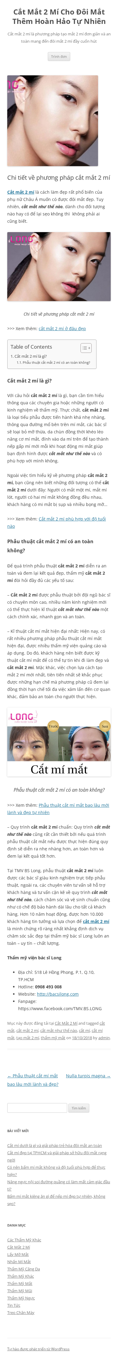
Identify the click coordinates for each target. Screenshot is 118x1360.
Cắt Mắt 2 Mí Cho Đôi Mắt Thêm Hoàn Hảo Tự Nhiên (59, 16)
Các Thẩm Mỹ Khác (24, 1240)
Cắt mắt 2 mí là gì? (31, 356)
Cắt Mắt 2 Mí (66, 1023)
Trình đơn (59, 56)
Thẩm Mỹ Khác (20, 1276)
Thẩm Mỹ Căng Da (23, 1269)
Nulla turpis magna (88, 1076)
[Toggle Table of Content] (83, 348)
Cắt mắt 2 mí (20, 192)
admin (104, 1037)
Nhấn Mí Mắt (19, 1261)
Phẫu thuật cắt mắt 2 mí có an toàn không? (56, 362)
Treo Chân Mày (20, 1312)
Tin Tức (13, 1305)
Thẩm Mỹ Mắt (19, 1283)
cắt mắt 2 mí (96, 921)
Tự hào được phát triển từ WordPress (38, 1349)
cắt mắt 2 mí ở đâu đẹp (62, 328)
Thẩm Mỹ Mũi (19, 1290)
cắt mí (84, 1030)
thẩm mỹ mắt (53, 1037)
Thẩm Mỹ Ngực (21, 1298)
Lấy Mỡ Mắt (18, 1254)
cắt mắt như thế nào (58, 1030)
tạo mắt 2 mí (27, 1037)
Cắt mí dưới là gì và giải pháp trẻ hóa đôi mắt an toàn (54, 1145)
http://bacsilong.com (58, 994)
